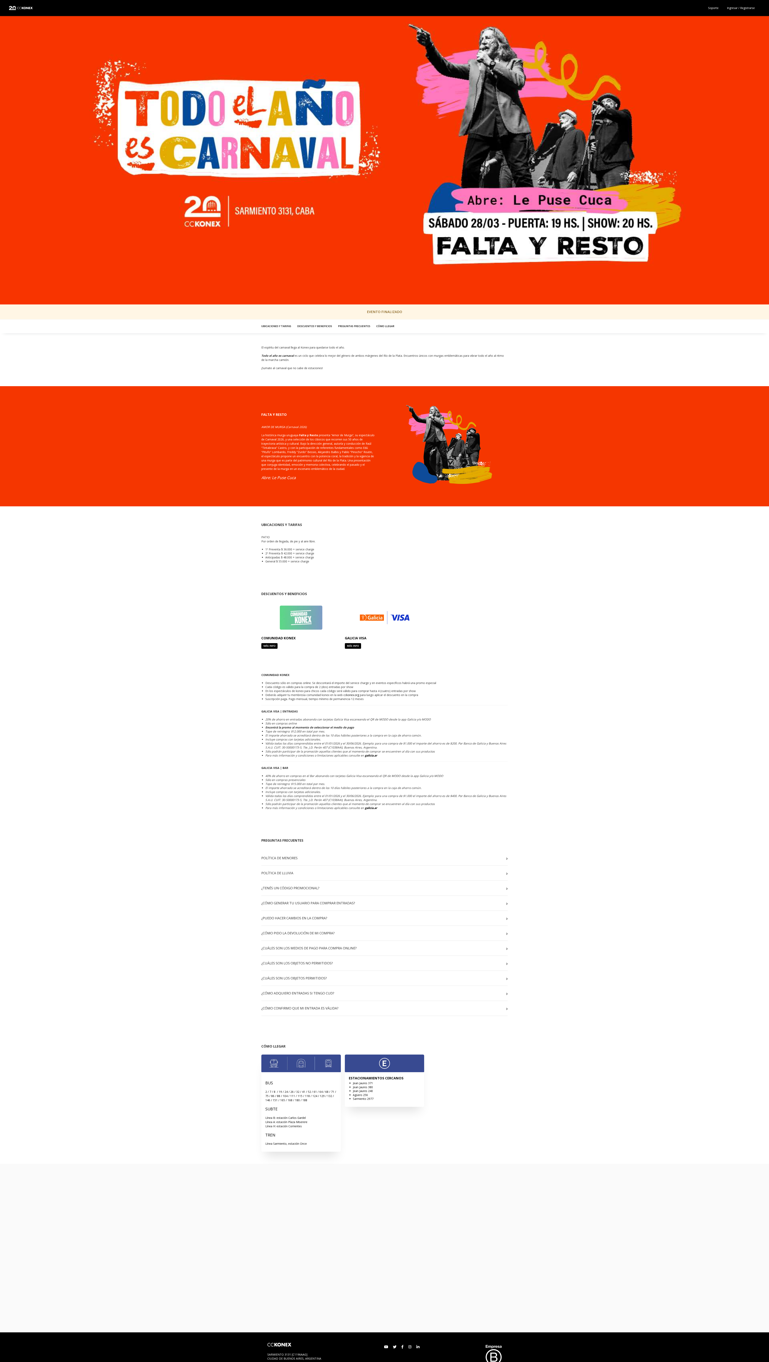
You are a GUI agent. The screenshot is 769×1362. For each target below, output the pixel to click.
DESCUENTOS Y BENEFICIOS (314, 326)
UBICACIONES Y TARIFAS (276, 326)
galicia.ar (371, 755)
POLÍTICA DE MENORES (279, 858)
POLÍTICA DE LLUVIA (277, 873)
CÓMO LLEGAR (385, 326)
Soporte (713, 8)
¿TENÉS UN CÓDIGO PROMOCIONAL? (290, 888)
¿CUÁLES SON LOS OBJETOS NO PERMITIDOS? (297, 963)
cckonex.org (351, 695)
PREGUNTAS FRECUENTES (354, 326)
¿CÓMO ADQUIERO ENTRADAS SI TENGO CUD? (297, 993)
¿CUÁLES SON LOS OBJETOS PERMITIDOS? (294, 978)
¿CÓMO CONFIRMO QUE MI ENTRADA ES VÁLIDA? (299, 1008)
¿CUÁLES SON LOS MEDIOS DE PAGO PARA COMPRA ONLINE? (309, 948)
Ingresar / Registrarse (741, 8)
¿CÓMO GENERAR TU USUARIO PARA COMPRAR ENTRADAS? (308, 903)
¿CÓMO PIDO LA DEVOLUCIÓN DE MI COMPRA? (298, 933)
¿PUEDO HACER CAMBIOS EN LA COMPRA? (294, 918)
